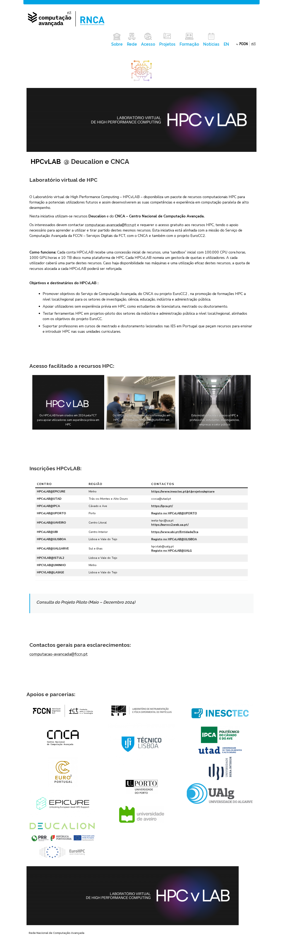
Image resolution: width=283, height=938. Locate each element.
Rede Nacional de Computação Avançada (56, 932)
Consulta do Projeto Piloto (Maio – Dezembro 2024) (85, 602)
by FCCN (246, 44)
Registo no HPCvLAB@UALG (171, 551)
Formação (189, 44)
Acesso (148, 44)
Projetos (167, 44)
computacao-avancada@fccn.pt (110, 224)
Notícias (211, 44)
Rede (132, 44)
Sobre (117, 44)
